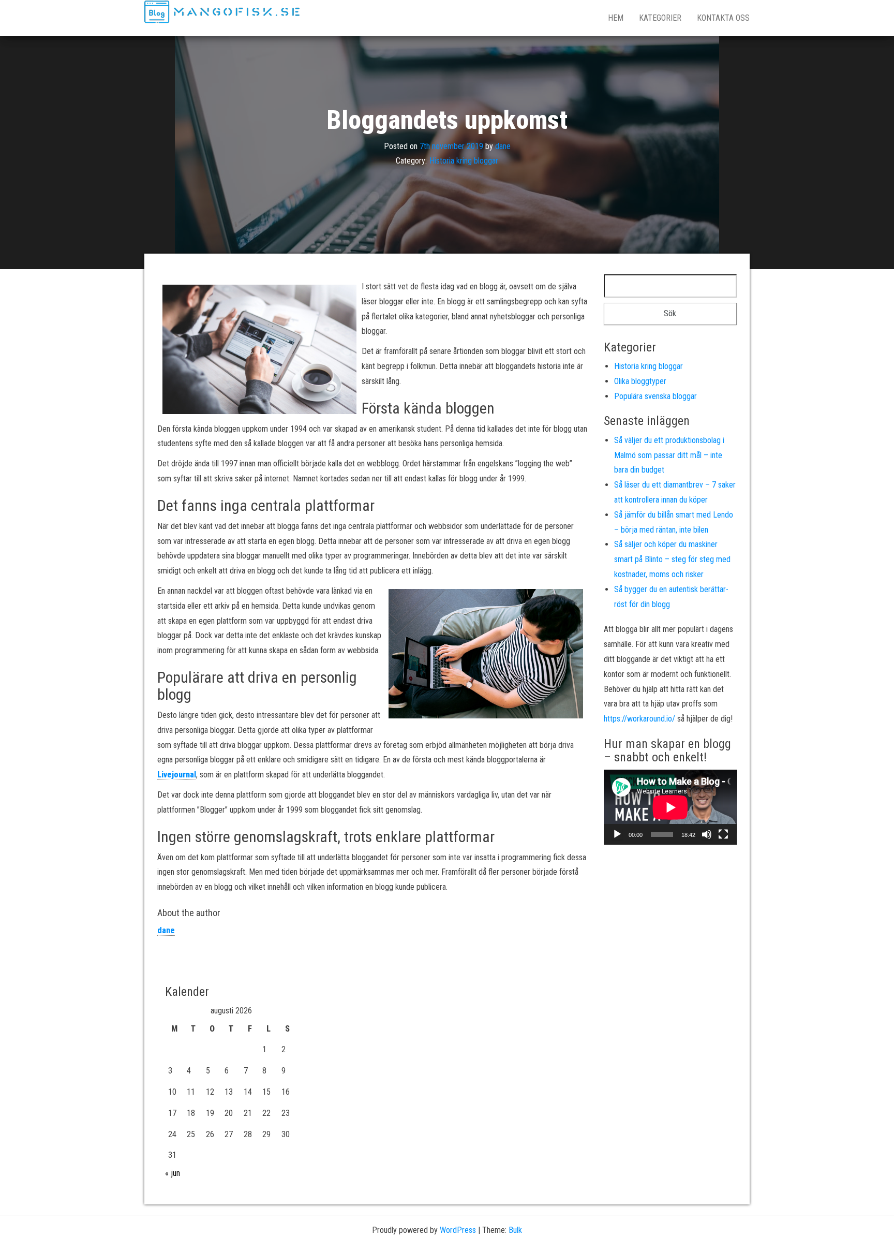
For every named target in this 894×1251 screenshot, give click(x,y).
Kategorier (660, 18)
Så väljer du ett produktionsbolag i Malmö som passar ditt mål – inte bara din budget (669, 455)
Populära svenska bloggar (655, 396)
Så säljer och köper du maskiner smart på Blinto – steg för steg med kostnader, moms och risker (672, 559)
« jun (172, 1173)
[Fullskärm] (723, 834)
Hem (615, 18)
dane (503, 146)
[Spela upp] (617, 834)
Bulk (515, 1230)
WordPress (458, 1230)
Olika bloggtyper (640, 381)
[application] (670, 807)
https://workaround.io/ (639, 719)
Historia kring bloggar (463, 161)
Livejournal (176, 774)
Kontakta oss (723, 18)
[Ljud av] (707, 834)
